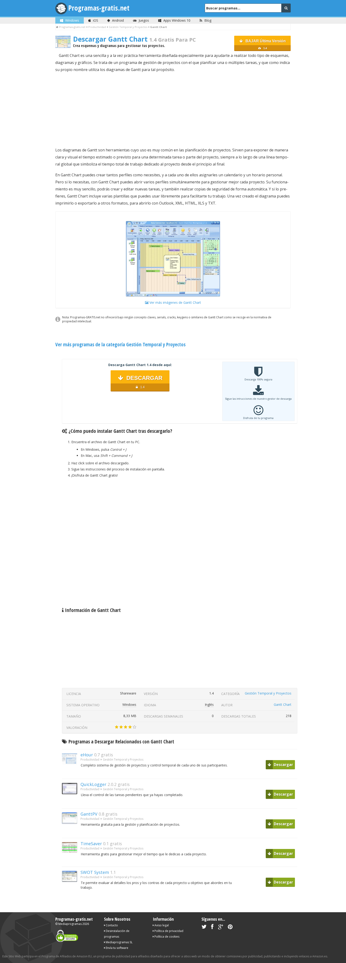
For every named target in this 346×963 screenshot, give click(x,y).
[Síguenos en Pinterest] (230, 928)
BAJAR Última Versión (265, 44)
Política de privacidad (168, 931)
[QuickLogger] (71, 802)
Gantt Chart (282, 704)
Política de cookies (166, 937)
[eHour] (71, 772)
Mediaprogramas (70, 924)
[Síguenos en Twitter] (203, 928)
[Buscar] (286, 8)
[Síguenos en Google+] (220, 928)
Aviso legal (161, 925)
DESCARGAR (143, 382)
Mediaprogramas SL (119, 942)
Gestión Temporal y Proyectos (268, 693)
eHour (86, 755)
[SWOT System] (71, 890)
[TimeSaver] (71, 860)
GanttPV (88, 814)
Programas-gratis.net (98, 8)
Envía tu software (116, 948)
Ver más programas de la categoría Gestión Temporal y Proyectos (120, 344)
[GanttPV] (71, 832)
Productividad (89, 760)
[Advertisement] (173, 110)
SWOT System (94, 872)
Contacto (111, 925)
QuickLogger (93, 784)
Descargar (283, 764)
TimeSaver (91, 843)
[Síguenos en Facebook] (212, 928)
